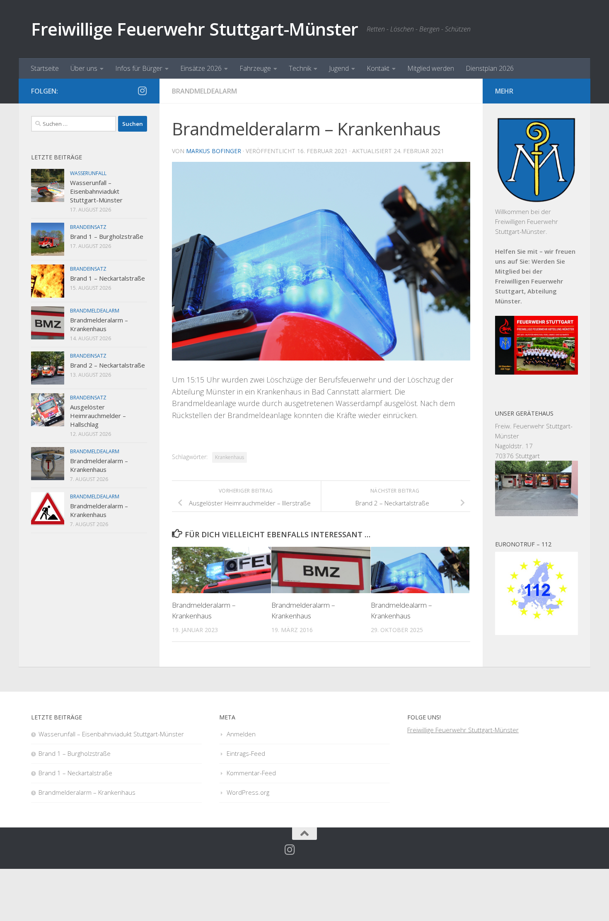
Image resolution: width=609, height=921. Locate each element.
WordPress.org (248, 792)
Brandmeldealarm (204, 91)
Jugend (339, 68)
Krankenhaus (229, 457)
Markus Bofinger (213, 151)
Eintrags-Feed (246, 753)
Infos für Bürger (138, 68)
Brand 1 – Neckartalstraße (107, 278)
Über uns (83, 68)
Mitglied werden (430, 68)
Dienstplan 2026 (490, 68)
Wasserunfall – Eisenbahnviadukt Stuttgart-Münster (96, 191)
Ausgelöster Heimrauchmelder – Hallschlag (98, 415)
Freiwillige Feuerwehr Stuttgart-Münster (194, 29)
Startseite (45, 68)
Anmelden (241, 734)
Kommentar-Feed (251, 773)
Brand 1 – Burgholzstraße (106, 236)
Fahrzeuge (255, 68)
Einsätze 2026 (201, 68)
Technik (300, 68)
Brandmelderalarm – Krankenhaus (99, 324)
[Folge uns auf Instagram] (142, 91)
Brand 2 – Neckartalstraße (107, 365)
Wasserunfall (88, 173)
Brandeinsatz (88, 227)
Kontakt (378, 68)
